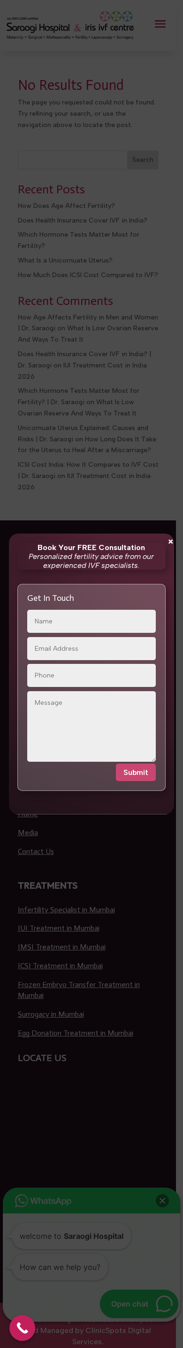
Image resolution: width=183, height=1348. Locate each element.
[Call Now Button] (22, 1328)
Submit (135, 772)
